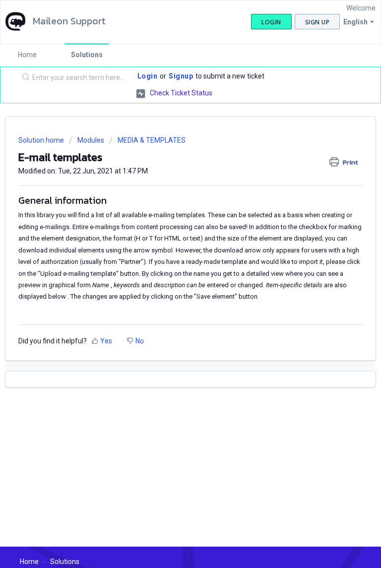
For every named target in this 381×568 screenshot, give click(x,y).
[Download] (172, 278)
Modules (90, 140)
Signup (181, 76)
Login (147, 76)
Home (27, 55)
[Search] (23, 78)
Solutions (87, 55)
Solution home (41, 140)
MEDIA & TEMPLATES (152, 140)
